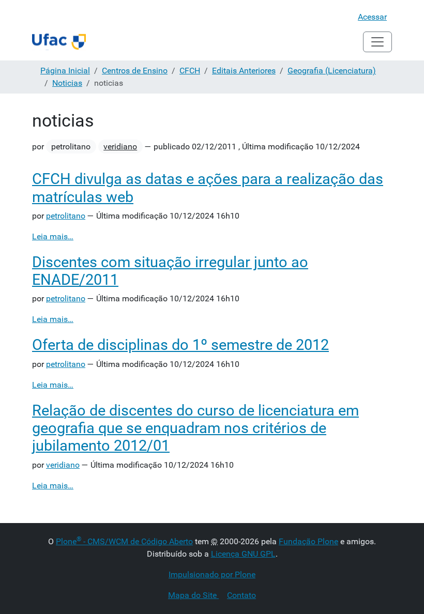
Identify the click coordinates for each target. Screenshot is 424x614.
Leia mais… (52, 236)
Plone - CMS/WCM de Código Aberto (124, 541)
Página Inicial (65, 70)
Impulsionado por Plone (212, 574)
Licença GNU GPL (243, 554)
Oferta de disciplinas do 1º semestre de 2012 (180, 345)
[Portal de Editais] (59, 42)
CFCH (189, 70)
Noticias (67, 83)
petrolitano (65, 216)
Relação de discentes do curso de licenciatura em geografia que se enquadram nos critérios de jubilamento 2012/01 (195, 428)
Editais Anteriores (244, 70)
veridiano (120, 146)
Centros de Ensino (135, 70)
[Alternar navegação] (377, 42)
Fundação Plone (308, 541)
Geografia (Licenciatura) (331, 70)
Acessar (372, 17)
